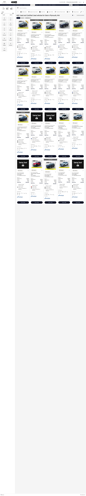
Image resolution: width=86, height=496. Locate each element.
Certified (7, 7)
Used (11, 7)
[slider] (1, 13)
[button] (4, 19)
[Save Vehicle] (28, 31)
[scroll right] (83, 12)
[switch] (3, 8)
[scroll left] (18, 12)
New (3, 7)
